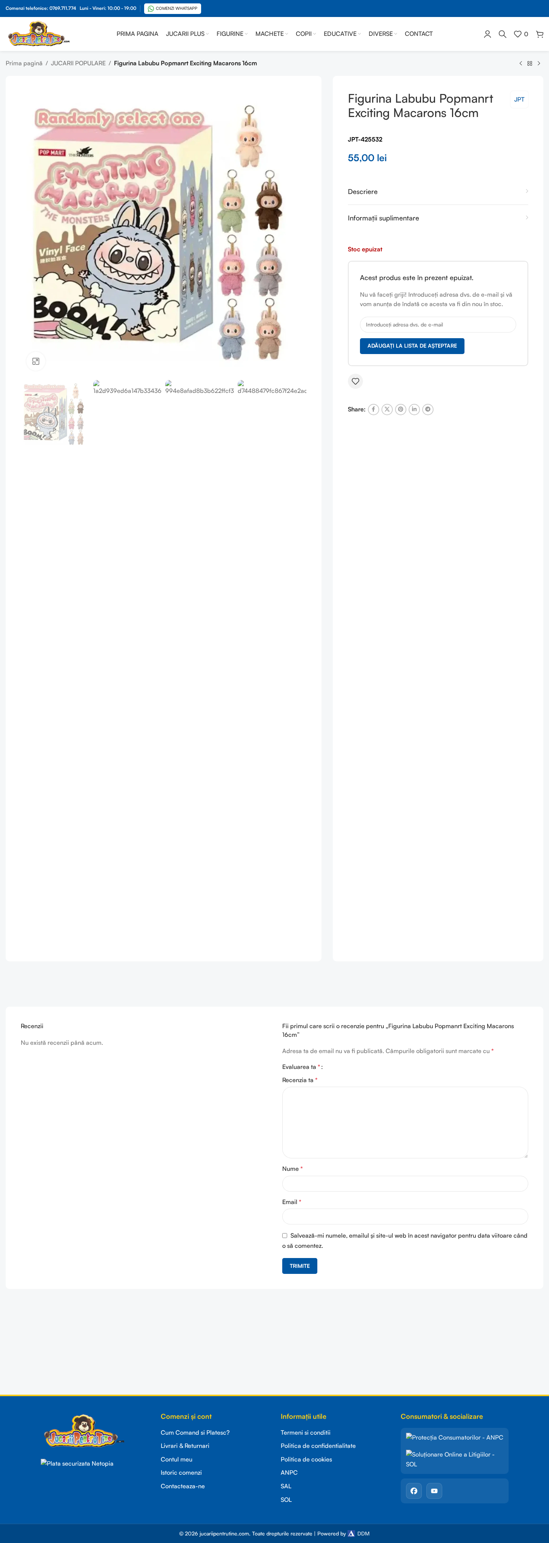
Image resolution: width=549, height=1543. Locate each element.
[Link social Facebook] (373, 409)
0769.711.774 (62, 8)
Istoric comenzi (181, 1472)
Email (291, 1202)
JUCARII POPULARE (78, 63)
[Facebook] (414, 1491)
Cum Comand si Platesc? (195, 1432)
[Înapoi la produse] (529, 63)
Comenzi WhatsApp (176, 8)
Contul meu (176, 1459)
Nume (292, 1168)
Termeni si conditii (306, 1432)
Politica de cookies (306, 1459)
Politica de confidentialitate (318, 1445)
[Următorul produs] (538, 63)
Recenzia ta (300, 1080)
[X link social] (387, 409)
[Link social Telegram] (428, 409)
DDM (363, 1533)
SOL (286, 1499)
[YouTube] (434, 1491)
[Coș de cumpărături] (539, 34)
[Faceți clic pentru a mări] (35, 361)
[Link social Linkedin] (414, 409)
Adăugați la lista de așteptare (412, 345)
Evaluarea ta (301, 1067)
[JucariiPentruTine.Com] (95, 1431)
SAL (286, 1486)
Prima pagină (24, 63)
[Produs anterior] (520, 63)
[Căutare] (502, 34)
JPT (519, 99)
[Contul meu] (487, 34)
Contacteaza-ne (183, 1486)
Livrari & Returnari (185, 1445)
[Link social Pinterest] (400, 409)
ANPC (289, 1472)
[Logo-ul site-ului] (39, 33)
